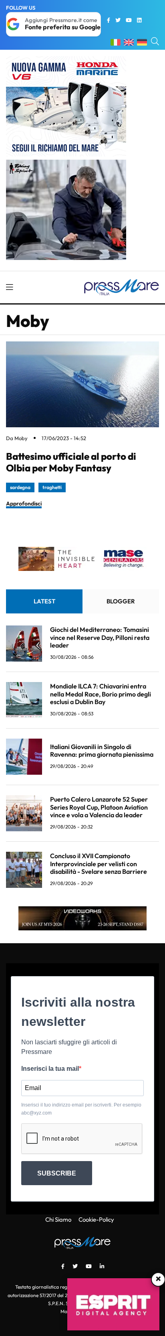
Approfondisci (24, 503)
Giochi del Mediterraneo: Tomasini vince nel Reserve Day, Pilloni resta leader (99, 637)
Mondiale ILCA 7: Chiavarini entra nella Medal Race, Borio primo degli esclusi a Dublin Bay (100, 693)
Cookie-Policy (96, 1219)
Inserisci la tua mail (50, 1068)
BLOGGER (121, 601)
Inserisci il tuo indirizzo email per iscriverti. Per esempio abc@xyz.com (81, 1109)
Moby (21, 438)
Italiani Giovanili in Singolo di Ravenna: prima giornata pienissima (101, 750)
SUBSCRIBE (56, 1173)
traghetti (52, 487)
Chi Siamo (58, 1219)
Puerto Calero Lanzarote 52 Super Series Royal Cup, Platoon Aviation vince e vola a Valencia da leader (99, 806)
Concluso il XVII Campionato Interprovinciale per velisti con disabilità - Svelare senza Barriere (98, 863)
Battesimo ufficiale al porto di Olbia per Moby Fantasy (71, 462)
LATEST (44, 601)
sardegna (20, 487)
